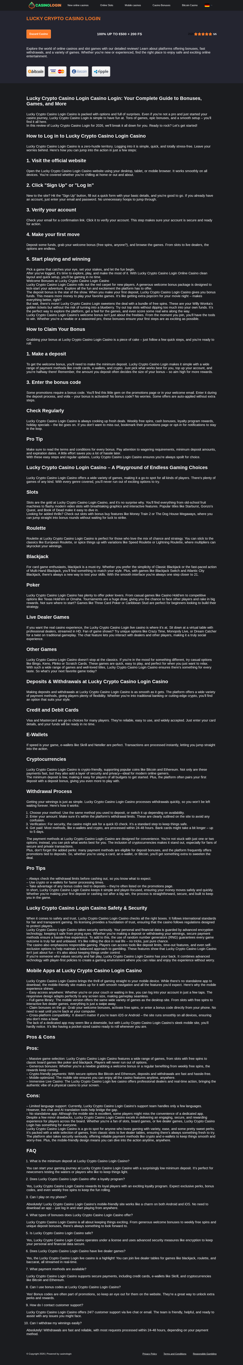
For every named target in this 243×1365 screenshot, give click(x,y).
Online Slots (106, 5)
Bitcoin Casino (190, 5)
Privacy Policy (149, 1353)
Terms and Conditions (174, 1353)
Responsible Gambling (205, 1353)
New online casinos (78, 5)
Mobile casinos (133, 5)
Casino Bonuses (161, 5)
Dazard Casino (38, 34)
